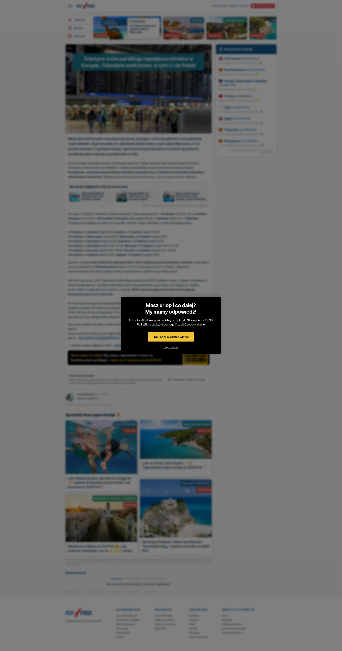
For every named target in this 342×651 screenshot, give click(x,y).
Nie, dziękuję (171, 347)
